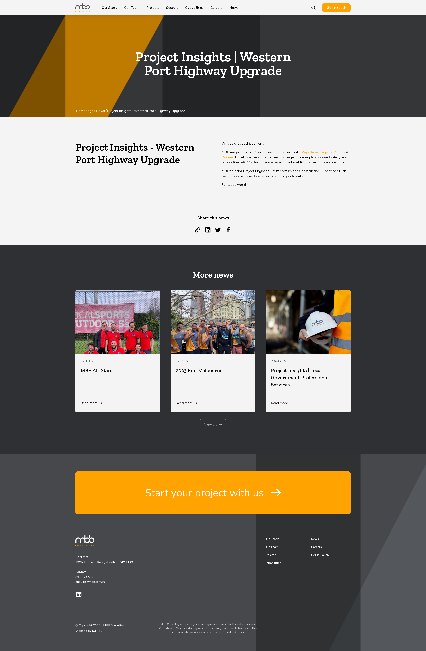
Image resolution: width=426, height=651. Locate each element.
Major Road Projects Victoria (323, 152)
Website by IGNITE (88, 631)
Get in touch (336, 7)
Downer (228, 157)
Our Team (131, 7)
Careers (216, 7)
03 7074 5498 (85, 577)
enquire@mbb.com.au (90, 582)
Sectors (172, 7)
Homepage (84, 110)
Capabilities (194, 7)
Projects (152, 7)
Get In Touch (320, 555)
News (233, 7)
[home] (82, 7)
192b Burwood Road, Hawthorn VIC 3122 (104, 562)
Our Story (109, 7)
